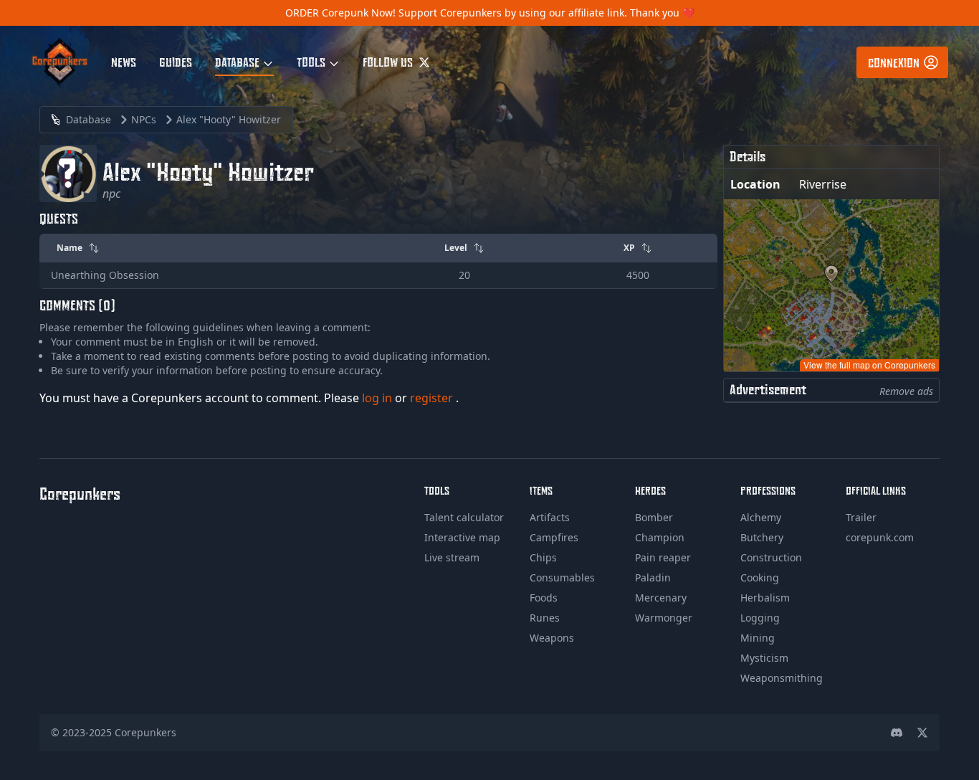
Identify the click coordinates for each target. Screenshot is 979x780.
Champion (659, 537)
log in (378, 398)
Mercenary (661, 597)
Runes (545, 617)
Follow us (389, 62)
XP (629, 248)
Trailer (861, 517)
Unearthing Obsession (105, 275)
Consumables (562, 577)
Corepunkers (145, 732)
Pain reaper (663, 557)
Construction (771, 557)
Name (69, 248)
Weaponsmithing (781, 678)
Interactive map (462, 537)
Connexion (894, 62)
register (433, 398)
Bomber (654, 517)
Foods (544, 597)
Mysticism (764, 658)
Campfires (554, 537)
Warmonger (663, 617)
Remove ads (906, 391)
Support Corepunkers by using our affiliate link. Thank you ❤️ (546, 12)
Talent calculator (464, 517)
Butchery (761, 537)
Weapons (552, 638)
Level (455, 248)
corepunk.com (880, 537)
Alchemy (760, 517)
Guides (175, 62)
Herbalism (765, 597)
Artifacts (550, 517)
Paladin (653, 577)
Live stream (451, 557)
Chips (543, 557)
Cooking (759, 577)
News (123, 62)
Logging (760, 617)
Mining (757, 638)
